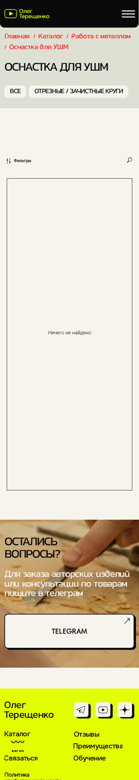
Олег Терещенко (29, 710)
